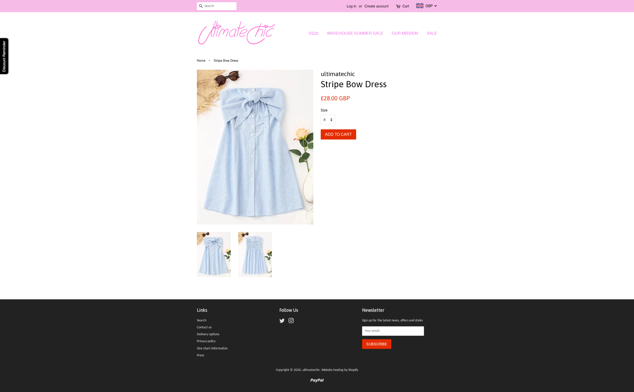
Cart (405, 5)
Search (201, 320)
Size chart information (212, 348)
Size (324, 110)
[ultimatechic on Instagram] (291, 322)
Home (201, 60)
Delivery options (208, 334)
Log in (351, 5)
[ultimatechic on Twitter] (282, 322)
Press (200, 355)
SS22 (313, 33)
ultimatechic (311, 370)
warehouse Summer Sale (355, 33)
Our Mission (405, 33)
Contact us (204, 327)
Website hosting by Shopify (339, 370)
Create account (377, 5)
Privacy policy (206, 341)
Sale (432, 33)
